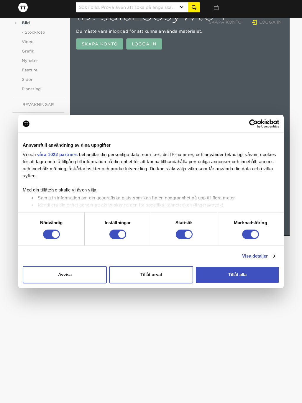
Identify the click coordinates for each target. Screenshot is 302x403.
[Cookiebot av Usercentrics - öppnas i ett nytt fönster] (253, 123)
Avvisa (65, 274)
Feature (29, 70)
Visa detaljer (255, 255)
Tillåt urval (151, 274)
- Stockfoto (33, 32)
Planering (31, 89)
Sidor (27, 79)
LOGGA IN (144, 44)
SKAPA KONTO (100, 44)
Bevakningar (38, 104)
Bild (26, 23)
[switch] (117, 234)
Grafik (28, 51)
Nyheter (30, 60)
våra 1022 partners (57, 154)
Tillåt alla (237, 274)
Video (28, 42)
